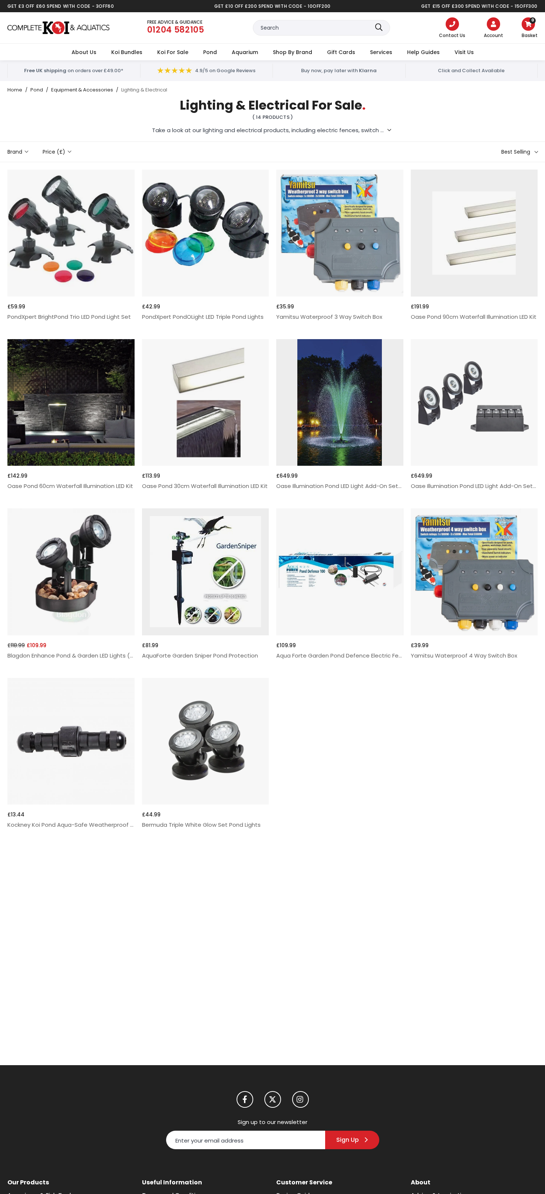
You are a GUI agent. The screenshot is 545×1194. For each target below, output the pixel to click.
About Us (84, 52)
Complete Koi (58, 27)
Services (381, 52)
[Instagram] (300, 1099)
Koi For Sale (172, 52)
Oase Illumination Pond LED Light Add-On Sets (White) (474, 486)
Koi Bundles (126, 52)
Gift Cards (341, 52)
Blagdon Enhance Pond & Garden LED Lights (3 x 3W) (71, 655)
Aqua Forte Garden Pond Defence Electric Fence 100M (339, 655)
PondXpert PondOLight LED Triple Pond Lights (203, 317)
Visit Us (464, 52)
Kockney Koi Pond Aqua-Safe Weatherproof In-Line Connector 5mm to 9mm (71, 825)
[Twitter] (272, 1099)
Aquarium (245, 52)
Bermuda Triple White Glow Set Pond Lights (201, 825)
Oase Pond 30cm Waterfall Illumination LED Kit (205, 486)
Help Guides (423, 52)
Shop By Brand (292, 52)
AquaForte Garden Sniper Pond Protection (200, 655)
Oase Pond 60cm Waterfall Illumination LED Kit (70, 486)
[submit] (379, 28)
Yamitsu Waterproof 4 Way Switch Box (464, 655)
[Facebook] (245, 1099)
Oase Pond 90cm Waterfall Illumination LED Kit (473, 317)
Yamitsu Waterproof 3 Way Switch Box (329, 317)
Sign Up (347, 1140)
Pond (210, 52)
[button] (530, 28)
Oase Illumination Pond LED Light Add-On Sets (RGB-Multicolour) (339, 486)
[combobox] (321, 28)
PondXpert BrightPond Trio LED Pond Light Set (69, 317)
